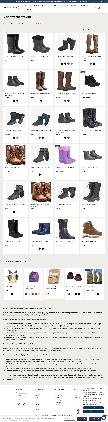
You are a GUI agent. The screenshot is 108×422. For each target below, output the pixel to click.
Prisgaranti (58, 404)
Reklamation (58, 402)
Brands (83, 5)
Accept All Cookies (95, 419)
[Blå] (39, 248)
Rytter (35, 5)
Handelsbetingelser (79, 397)
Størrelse (21, 24)
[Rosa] (39, 294)
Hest (26, 5)
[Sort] (62, 63)
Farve (30, 24)
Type (4, 24)
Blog (75, 393)
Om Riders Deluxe (79, 395)
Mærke (12, 24)
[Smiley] (6, 294)
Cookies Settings (70, 419)
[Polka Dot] (16, 248)
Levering (57, 397)
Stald (64, 5)
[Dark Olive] (39, 137)
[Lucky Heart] (68, 63)
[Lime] (36, 294)
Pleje (44, 5)
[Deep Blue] (65, 63)
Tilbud (73, 5)
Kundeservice (58, 393)
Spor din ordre (59, 395)
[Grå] (71, 63)
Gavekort (27, 10)
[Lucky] (15, 294)
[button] (103, 417)
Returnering (58, 400)
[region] (54, 419)
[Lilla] (26, 294)
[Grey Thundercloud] (94, 294)
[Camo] (19, 294)
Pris (38, 24)
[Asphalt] (43, 174)
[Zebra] (12, 294)
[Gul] (29, 294)
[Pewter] (17, 137)
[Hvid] (72, 294)
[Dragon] (9, 294)
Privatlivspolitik (78, 400)
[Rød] (32, 294)
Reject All (82, 419)
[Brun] (91, 63)
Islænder (54, 5)
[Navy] (41, 100)
